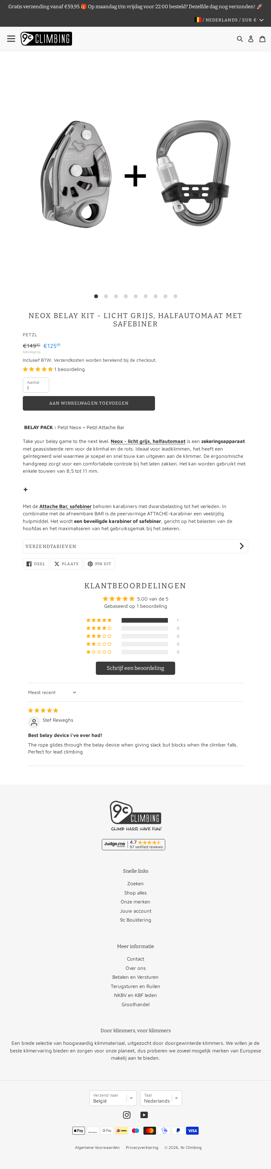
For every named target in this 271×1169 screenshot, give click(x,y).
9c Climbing (191, 1147)
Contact (135, 959)
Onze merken (135, 901)
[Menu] (11, 39)
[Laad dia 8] (165, 296)
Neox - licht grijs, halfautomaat (148, 441)
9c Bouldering (135, 920)
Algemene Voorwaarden (97, 1147)
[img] (43, 710)
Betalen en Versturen (135, 977)
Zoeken (135, 883)
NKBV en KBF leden (135, 995)
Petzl (30, 334)
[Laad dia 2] (105, 296)
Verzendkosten (69, 360)
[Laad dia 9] (175, 296)
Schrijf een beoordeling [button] (135, 668)
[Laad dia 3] (115, 296)
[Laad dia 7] (155, 296)
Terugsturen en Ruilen (135, 986)
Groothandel (135, 1004)
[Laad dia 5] (135, 296)
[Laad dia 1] (96, 296)
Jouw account (135, 911)
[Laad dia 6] (145, 296)
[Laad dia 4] (125, 296)
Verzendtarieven (50, 546)
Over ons (136, 968)
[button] (38, 369)
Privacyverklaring (142, 1147)
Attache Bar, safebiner (65, 506)
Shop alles (135, 892)
